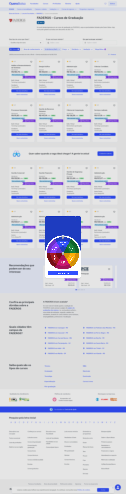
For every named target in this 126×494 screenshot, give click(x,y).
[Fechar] (78, 218)
